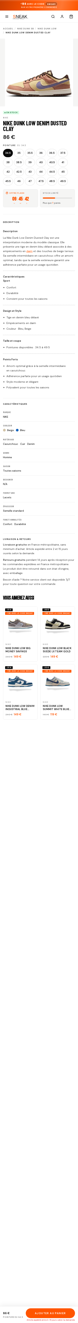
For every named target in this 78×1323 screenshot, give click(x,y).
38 (8, 162)
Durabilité (20, 524)
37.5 (62, 153)
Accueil (8, 28)
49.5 (63, 181)
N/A (5, 484)
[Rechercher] (53, 16)
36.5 (52, 153)
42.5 (19, 171)
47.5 (41, 181)
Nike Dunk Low (47, 28)
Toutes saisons (12, 470)
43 (30, 171)
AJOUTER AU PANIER (50, 1313)
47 (30, 181)
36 (41, 153)
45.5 (8, 181)
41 (63, 162)
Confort (7, 524)
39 (30, 162)
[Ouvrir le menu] (7, 16)
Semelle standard (13, 510)
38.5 (19, 162)
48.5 (52, 181)
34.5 (8, 153)
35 (18, 153)
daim (29, 251)
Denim (31, 444)
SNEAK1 (51, 4)
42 (8, 171)
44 (41, 171)
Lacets (7, 497)
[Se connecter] (62, 16)
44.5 (52, 171)
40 (41, 162)
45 (63, 171)
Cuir (22, 444)
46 (19, 181)
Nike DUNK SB (25, 28)
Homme (7, 457)
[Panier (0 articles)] (71, 16)
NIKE (5, 416)
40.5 (52, 162)
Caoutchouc (10, 444)
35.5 (30, 153)
